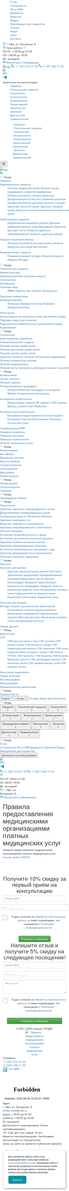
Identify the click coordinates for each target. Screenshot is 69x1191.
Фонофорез (7, 454)
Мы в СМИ (16, 9)
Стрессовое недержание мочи (40, 597)
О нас (13, 2)
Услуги (5, 698)
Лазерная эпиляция (12, 435)
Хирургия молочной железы (17, 239)
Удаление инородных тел (15, 520)
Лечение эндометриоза (14, 364)
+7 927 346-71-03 (53, 66)
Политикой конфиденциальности (40, 925)
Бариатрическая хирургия (15, 252)
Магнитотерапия (10, 461)
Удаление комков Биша (14, 296)
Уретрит (49, 578)
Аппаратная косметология (16, 399)
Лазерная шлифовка (12, 432)
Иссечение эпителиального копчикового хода (27, 549)
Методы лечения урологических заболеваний (27, 606)
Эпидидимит (32, 586)
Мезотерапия (40, 419)
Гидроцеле (21, 593)
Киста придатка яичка (42, 593)
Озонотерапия (8, 468)
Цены (13, 35)
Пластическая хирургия (24, 89)
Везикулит (31, 582)
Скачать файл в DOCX (16, 857)
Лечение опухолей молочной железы (29, 243)
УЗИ (2, 637)
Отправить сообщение (34, 1021)
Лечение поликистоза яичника (18, 360)
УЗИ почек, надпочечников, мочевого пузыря (38, 650)
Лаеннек (36, 415)
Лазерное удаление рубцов (46, 234)
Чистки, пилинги (9, 378)
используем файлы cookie (22, 1162)
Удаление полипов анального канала (22, 542)
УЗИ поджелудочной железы (32, 646)
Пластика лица (9, 287)
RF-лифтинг (43, 402)
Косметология (18, 97)
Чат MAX (13, 1069)
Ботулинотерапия (52, 415)
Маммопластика (10, 272)
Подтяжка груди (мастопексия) (18, 320)
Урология (15, 111)
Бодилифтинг (8, 327)
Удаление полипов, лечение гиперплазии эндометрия (33, 356)
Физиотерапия (19, 100)
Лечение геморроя (11, 531)
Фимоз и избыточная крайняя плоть (35, 587)
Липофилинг (7, 283)
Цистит (40, 578)
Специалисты (18, 5)
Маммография (9, 683)
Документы (16, 13)
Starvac (11, 406)
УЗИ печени (55, 652)
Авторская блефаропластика (24, 303)
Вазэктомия (14, 597)
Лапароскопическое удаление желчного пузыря (36, 202)
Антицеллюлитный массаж (33, 393)
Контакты (15, 38)
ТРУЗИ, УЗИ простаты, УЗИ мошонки (29, 655)
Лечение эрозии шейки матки (17, 353)
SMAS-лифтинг (16, 290)
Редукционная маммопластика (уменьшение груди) (31, 323)
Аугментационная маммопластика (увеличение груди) (33, 316)
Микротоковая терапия (21, 402)
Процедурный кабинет (13, 498)
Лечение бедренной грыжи (23, 188)
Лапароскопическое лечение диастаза (30, 195)
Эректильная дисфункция (22, 575)
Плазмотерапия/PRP (12, 428)
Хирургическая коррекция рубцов (27, 223)
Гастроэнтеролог (10, 487)
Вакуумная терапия (12, 457)
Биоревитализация (18, 415)
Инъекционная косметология (17, 412)
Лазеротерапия (9, 476)
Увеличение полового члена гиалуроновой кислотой (37, 619)
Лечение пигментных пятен (16, 443)
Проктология (17, 108)
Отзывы (14, 27)
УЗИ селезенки (46, 648)
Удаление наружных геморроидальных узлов (27, 509)
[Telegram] (2, 767)
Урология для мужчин (13, 567)
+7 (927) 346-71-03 (42, 771)
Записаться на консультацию (18, 755)
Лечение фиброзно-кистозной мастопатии (35, 244)
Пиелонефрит (15, 582)
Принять (17, 1179)
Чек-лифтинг (34, 290)
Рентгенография (10, 679)
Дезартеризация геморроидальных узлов (25, 512)
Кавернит (46, 586)
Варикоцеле (28, 578)
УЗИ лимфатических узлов (44, 663)
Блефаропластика (11, 300)
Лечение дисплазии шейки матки (20, 349)
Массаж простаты (29, 617)
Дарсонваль (7, 472)
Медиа (14, 20)
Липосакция (7, 312)
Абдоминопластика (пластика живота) (23, 276)
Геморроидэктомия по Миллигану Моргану (26, 516)
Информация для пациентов (27, 24)
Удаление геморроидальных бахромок (23, 545)
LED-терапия (59, 402)
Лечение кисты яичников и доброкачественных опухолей (34, 367)
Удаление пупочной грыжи (23, 206)
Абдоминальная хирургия (15, 184)
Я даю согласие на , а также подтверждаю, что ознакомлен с (39, 922)
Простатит (55, 571)
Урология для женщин (13, 602)
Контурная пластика (19, 419)
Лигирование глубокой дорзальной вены (31, 610)
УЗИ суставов (47, 641)
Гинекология (17, 93)
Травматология (19, 119)
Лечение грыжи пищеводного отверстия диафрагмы (33, 189)
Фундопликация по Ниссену (24, 199)
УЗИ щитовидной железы (45, 659)
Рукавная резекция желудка (24, 256)
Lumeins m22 (25, 406)
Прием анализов (10, 676)
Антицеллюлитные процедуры (18, 386)
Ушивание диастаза (54, 199)
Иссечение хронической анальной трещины (26, 538)
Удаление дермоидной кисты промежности (26, 553)
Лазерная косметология (14, 439)
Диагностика (17, 115)
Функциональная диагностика (18, 687)
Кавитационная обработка (16, 338)
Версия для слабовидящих (22, 62)
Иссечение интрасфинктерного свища (23, 534)
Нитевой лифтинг (10, 382)
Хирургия (15, 86)
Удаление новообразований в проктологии (26, 527)
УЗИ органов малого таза (22, 641)
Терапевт (5, 490)
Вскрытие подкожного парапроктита (21, 523)
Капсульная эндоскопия (14, 672)
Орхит (41, 582)
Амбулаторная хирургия (14, 219)
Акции (13, 31)
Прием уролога (9, 626)
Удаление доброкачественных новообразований (33, 224)
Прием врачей (18, 104)
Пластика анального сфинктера (19, 556)
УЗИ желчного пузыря (38, 644)
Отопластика (7, 279)
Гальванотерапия (10, 465)
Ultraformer (40, 406)
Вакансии (16, 16)
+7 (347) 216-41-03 (27, 66)
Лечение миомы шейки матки (18, 345)
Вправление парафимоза (22, 613)
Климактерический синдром (17, 342)
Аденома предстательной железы (27, 571)
